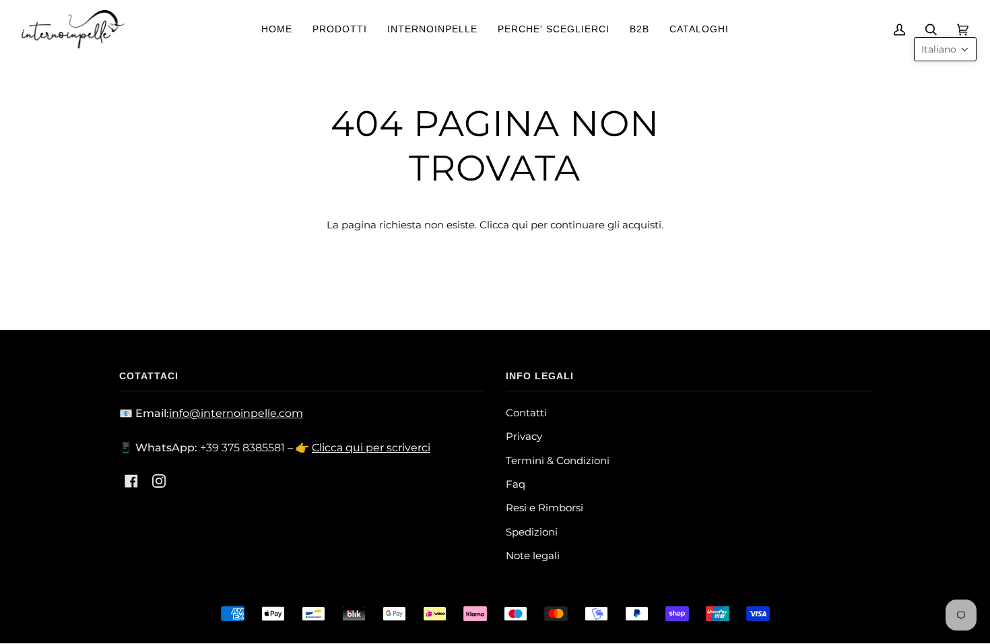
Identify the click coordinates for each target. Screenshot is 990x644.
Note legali (533, 555)
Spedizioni (532, 531)
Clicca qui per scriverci (371, 447)
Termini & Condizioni (557, 460)
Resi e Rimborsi (544, 507)
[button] (945, 49)
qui (520, 224)
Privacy (524, 436)
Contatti (526, 412)
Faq (515, 484)
